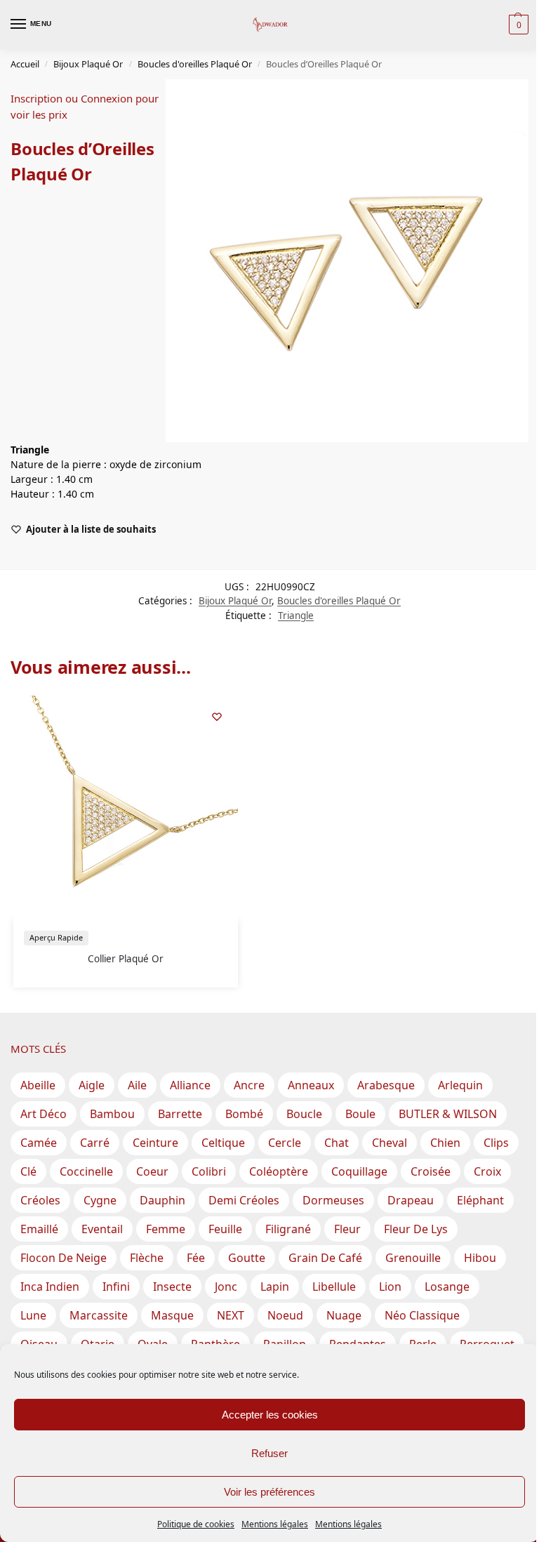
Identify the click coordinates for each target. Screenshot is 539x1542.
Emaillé (39, 1229)
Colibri (209, 1171)
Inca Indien (49, 1286)
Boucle (304, 1114)
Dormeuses (333, 1200)
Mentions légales (274, 1524)
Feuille (225, 1229)
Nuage (343, 1315)
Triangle (296, 615)
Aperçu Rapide (56, 937)
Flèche (147, 1257)
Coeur (152, 1171)
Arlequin (460, 1085)
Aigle (92, 1085)
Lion (390, 1286)
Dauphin (162, 1200)
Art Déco (43, 1114)
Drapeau (410, 1200)
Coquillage (359, 1171)
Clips (496, 1142)
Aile (137, 1085)
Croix (487, 1171)
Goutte (246, 1257)
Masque (172, 1315)
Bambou (112, 1114)
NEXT (230, 1315)
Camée (38, 1142)
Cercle (284, 1142)
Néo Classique (422, 1315)
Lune (33, 1315)
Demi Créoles (243, 1200)
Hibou (480, 1257)
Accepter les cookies (270, 1415)
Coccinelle (86, 1171)
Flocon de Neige (63, 1257)
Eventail (102, 1229)
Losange (447, 1286)
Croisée (431, 1171)
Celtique (223, 1142)
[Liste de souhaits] (216, 716)
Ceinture (155, 1142)
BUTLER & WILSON (448, 1114)
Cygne (100, 1200)
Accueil (25, 64)
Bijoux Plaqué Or (88, 64)
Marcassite (98, 1315)
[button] (516, 24)
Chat (336, 1142)
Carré (94, 1142)
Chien (445, 1142)
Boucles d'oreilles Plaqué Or (195, 64)
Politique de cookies (195, 1524)
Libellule (334, 1286)
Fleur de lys (416, 1229)
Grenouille (413, 1257)
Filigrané (288, 1229)
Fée (196, 1257)
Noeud (285, 1315)
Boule (360, 1114)
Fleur (347, 1229)
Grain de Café (325, 1257)
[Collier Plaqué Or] (125, 808)
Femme (165, 1229)
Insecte (172, 1286)
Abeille (37, 1085)
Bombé (244, 1114)
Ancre (249, 1085)
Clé (28, 1171)
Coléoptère (278, 1171)
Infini (116, 1286)
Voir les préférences (269, 1492)
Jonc (226, 1286)
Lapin (274, 1286)
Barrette (180, 1114)
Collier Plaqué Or (126, 958)
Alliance (190, 1085)
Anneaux (311, 1085)
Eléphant (480, 1200)
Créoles (40, 1200)
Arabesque (386, 1085)
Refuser (269, 1453)
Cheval (389, 1142)
